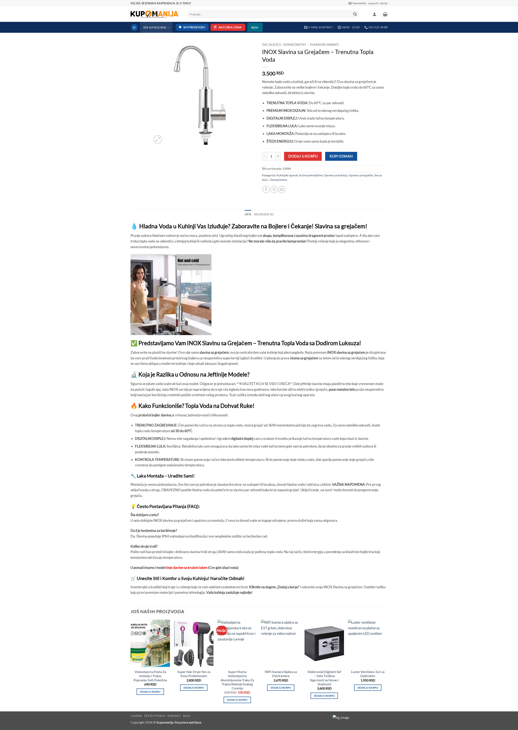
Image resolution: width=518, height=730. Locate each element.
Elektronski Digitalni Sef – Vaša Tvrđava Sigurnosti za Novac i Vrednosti (324, 678)
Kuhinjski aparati (324, 44)
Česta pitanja (155, 715)
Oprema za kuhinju (335, 175)
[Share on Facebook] (266, 189)
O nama (136, 715)
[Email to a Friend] (282, 189)
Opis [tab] (248, 214)
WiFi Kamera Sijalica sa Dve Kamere (281, 674)
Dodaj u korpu (302, 156)
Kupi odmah (341, 156)
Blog (187, 715)
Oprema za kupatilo (361, 175)
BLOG (255, 27)
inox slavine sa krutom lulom (186, 567)
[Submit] (355, 14)
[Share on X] (274, 189)
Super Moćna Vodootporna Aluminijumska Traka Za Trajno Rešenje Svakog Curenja (237, 680)
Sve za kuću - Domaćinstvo (284, 44)
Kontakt (174, 715)
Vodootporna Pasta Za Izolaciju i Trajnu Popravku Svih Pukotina (150, 676)
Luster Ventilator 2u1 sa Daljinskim (367, 674)
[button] (368, 3)
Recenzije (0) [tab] (263, 214)
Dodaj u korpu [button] (150, 691)
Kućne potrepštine (311, 175)
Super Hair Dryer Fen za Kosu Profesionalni (193, 674)
